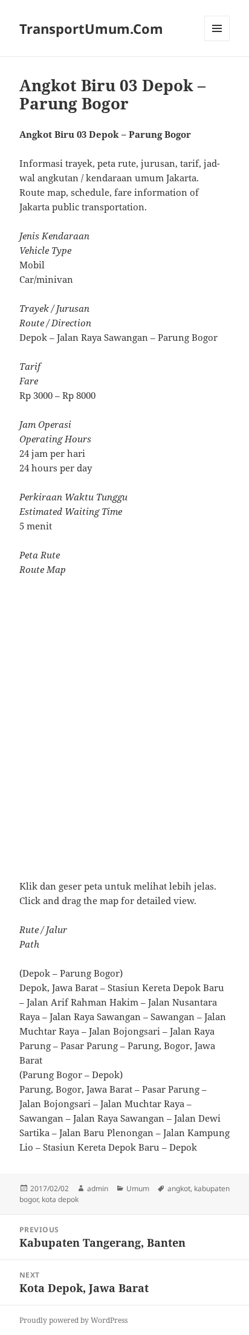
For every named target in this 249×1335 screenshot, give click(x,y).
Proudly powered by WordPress (73, 1320)
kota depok (60, 1199)
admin (97, 1188)
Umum (137, 1188)
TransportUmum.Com (91, 28)
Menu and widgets (217, 40)
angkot (178, 1188)
